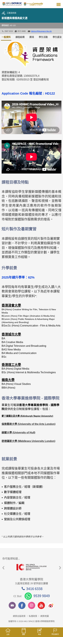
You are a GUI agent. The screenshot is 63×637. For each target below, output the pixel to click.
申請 (39, 634)
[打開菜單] (59, 4)
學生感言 (57, 37)
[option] (31, 567)
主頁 (7, 634)
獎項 (31, 37)
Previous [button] (3, 568)
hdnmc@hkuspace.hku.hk (41, 31)
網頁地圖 (44, 616)
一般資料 (6, 37)
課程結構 (20, 37)
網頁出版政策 (19, 616)
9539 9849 (41, 595)
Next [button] (60, 568)
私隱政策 (33, 616)
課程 (23, 634)
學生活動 (43, 37)
